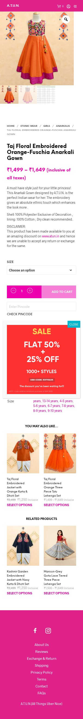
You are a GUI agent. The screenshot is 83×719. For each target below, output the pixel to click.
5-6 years (39, 406)
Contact (42, 686)
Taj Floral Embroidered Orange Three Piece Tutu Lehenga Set (53, 487)
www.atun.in (50, 236)
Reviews (41, 651)
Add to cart (62, 292)
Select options (19, 505)
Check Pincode (19, 314)
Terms (41, 679)
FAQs (42, 693)
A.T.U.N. (13, 5)
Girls (46, 126)
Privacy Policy (42, 672)
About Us (42, 644)
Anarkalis (63, 126)
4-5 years (66, 401)
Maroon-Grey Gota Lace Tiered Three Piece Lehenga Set (55, 578)
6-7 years (54, 406)
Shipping (41, 665)
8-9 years (39, 411)
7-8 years (68, 406)
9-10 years (55, 411)
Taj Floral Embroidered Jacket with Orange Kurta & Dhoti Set (17, 487)
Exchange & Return (41, 658)
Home (11, 126)
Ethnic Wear (29, 126)
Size (10, 262)
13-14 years (50, 401)
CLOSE (73, 324)
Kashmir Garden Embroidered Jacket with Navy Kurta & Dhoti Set (18, 578)
